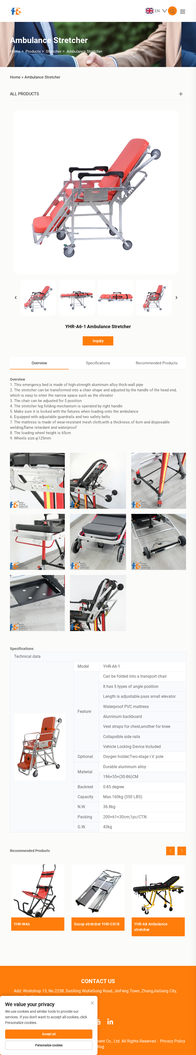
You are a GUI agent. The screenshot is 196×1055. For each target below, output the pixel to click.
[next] (176, 297)
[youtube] (98, 1021)
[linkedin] (110, 1021)
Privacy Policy (172, 1041)
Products (33, 51)
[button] (170, 851)
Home (15, 51)
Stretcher (54, 51)
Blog (100, 1046)
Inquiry (98, 341)
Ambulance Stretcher (84, 51)
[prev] (16, 297)
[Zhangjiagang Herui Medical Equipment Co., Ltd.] (16, 10)
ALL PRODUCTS (24, 93)
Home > (16, 77)
